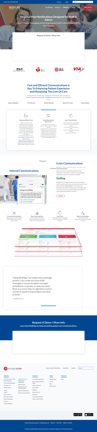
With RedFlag (68, 186)
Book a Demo (88, 7)
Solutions (57, 7)
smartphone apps (51, 137)
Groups (5, 392)
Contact (59, 2)
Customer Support (8, 403)
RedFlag (49, 97)
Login (66, 2)
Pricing (73, 7)
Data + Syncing (7, 394)
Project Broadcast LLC (34, 423)
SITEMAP (70, 423)
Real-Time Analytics (8, 396)
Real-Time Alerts (8, 380)
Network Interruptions (23, 390)
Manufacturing (35, 392)
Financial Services (36, 385)
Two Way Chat (7, 385)
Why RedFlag (49, 7)
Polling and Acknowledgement (25, 141)
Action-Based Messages (9, 383)
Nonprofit (34, 394)
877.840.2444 (14, 2)
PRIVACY (53, 423)
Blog (79, 7)
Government (35, 387)
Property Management (37, 396)
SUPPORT (59, 423)
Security (6, 401)
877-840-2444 (56, 368)
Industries (65, 7)
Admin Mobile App (8, 399)
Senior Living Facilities (37, 399)
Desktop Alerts (7, 387)
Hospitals (34, 390)
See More (60, 196)
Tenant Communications (24, 393)
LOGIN (73, 368)
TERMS (65, 423)
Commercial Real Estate (38, 379)
